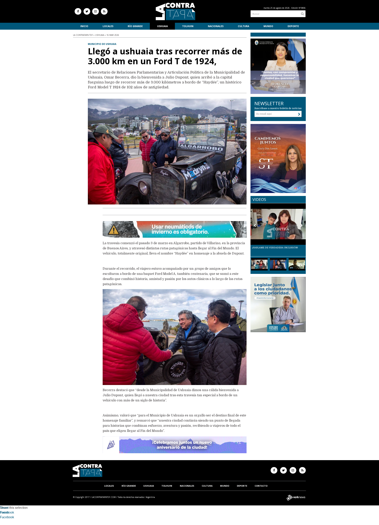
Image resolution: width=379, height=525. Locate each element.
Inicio (84, 26)
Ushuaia (162, 26)
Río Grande (135, 26)
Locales (108, 26)
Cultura (243, 26)
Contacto (261, 485)
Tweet (4, 507)
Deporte (293, 26)
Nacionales (215, 26)
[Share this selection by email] (2, 517)
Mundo (268, 26)
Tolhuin (187, 26)
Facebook (7, 512)
